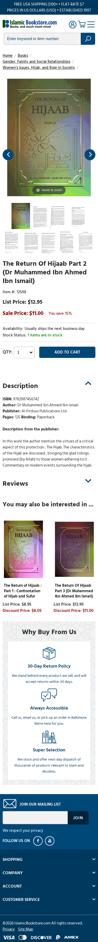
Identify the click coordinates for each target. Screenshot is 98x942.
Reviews (15, 483)
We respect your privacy (23, 831)
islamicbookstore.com (31, 24)
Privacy (9, 929)
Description (20, 385)
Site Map (25, 929)
